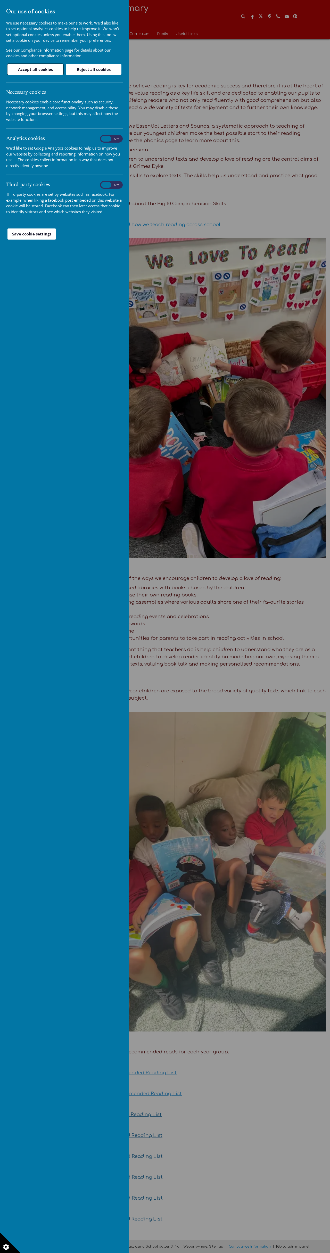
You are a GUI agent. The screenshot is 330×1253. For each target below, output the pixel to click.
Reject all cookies (94, 69)
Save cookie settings (31, 233)
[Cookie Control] (10, 1242)
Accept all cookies (35, 69)
